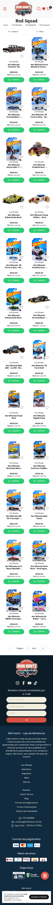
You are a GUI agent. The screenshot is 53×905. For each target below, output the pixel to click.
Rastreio (26, 790)
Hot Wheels (17, 25)
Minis (26, 777)
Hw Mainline (31, 25)
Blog (27, 798)
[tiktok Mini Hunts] (35, 683)
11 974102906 (28, 818)
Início (6, 25)
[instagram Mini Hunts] (18, 683)
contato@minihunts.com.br (28, 821)
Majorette (26, 773)
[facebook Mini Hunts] (23, 683)
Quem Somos (26, 794)
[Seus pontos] (45, 876)
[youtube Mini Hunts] (29, 683)
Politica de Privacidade (26, 811)
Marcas (26, 782)
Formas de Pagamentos (26, 802)
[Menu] (5, 8)
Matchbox (26, 769)
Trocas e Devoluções (27, 807)
